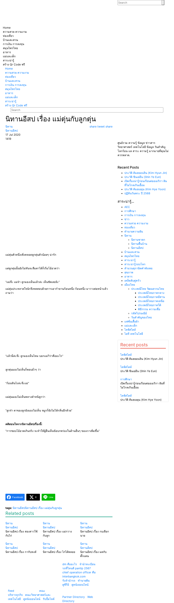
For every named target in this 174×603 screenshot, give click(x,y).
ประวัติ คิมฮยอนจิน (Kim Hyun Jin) (145, 173)
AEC (127, 207)
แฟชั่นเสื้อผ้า (131, 321)
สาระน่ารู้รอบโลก (134, 264)
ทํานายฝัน (84, 580)
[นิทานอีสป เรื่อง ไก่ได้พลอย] (59, 540)
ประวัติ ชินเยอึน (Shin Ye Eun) (142, 177)
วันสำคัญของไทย (141, 317)
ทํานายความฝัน (133, 231)
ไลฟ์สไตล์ (130, 329)
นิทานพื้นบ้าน (139, 243)
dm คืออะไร (69, 564)
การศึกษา (130, 211)
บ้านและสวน (132, 252)
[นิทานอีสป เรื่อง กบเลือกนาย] (96, 519)
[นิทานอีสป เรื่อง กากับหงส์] (21, 540)
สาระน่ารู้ (130, 260)
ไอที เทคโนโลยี (133, 333)
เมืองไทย (129, 284)
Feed (11, 590)
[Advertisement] (58, 166)
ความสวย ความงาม (136, 223)
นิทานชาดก (138, 239)
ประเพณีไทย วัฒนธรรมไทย (147, 288)
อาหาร (128, 276)
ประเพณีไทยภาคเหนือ (151, 301)
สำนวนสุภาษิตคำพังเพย (138, 268)
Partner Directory (73, 597)
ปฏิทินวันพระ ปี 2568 (137, 193)
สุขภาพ (128, 272)
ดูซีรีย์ (65, 584)
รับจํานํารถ (68, 580)
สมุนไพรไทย (131, 256)
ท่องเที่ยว (129, 227)
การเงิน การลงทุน (135, 215)
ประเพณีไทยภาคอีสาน (151, 297)
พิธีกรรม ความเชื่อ (149, 309)
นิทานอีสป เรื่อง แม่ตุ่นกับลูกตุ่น (43, 508)
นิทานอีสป (19, 508)
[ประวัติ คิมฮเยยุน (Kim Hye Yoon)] (143, 391)
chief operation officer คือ (79, 572)
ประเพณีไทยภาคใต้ (149, 305)
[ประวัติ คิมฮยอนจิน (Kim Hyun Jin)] (143, 351)
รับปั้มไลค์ (49, 599)
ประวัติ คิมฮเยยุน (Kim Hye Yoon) (145, 189)
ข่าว (126, 219)
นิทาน (128, 235)
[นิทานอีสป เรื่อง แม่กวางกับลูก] (59, 519)
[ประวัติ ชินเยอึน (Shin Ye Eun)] (143, 363)
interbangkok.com (74, 576)
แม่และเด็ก (130, 325)
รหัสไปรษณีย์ (139, 313)
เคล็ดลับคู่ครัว (132, 280)
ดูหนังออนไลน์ (31, 599)
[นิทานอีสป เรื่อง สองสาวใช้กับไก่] (21, 519)
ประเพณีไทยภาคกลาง (151, 293)
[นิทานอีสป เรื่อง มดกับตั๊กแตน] (96, 540)
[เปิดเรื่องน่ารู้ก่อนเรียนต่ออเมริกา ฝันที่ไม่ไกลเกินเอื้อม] (143, 375)
